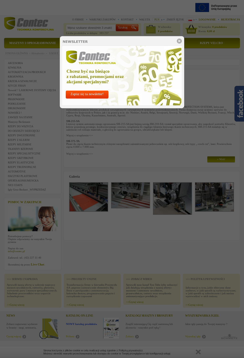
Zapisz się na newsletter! (87, 94)
